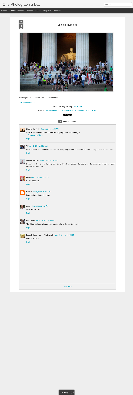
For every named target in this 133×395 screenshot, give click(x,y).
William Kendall (32, 160)
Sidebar (38, 10)
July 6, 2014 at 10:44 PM (64, 235)
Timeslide (57, 10)
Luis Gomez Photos (27, 102)
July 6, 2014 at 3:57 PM (40, 177)
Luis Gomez (78, 106)
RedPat (29, 191)
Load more (68, 286)
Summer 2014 (83, 110)
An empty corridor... (35, 135)
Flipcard (12, 10)
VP (27, 146)
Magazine (21, 10)
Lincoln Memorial (67, 24)
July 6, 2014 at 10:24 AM (38, 146)
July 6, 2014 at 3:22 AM (50, 129)
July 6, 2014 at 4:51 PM (42, 191)
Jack (28, 206)
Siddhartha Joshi (33, 129)
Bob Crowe (30, 220)
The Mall (93, 110)
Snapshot (47, 10)
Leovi (28, 177)
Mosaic (30, 10)
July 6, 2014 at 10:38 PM (45, 220)
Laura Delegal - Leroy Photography (40, 235)
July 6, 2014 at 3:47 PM (49, 160)
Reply (28, 138)
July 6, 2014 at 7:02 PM (39, 206)
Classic (4, 10)
